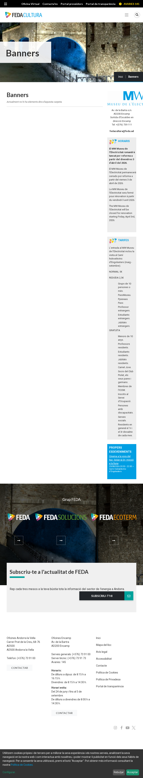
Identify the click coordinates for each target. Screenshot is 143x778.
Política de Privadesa (108, 679)
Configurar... (10, 772)
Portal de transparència (110, 686)
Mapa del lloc (103, 644)
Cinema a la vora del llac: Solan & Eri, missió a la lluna (121, 460)
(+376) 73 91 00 (26, 658)
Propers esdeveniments (120, 449)
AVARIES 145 (131, 3)
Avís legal (101, 651)
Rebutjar (119, 772)
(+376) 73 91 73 (77, 658)
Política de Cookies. (22, 764)
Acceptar (132, 772)
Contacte (101, 665)
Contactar (19, 667)
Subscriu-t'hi (101, 595)
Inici (120, 76)
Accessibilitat (104, 658)
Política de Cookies (107, 672)
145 (63, 662)
